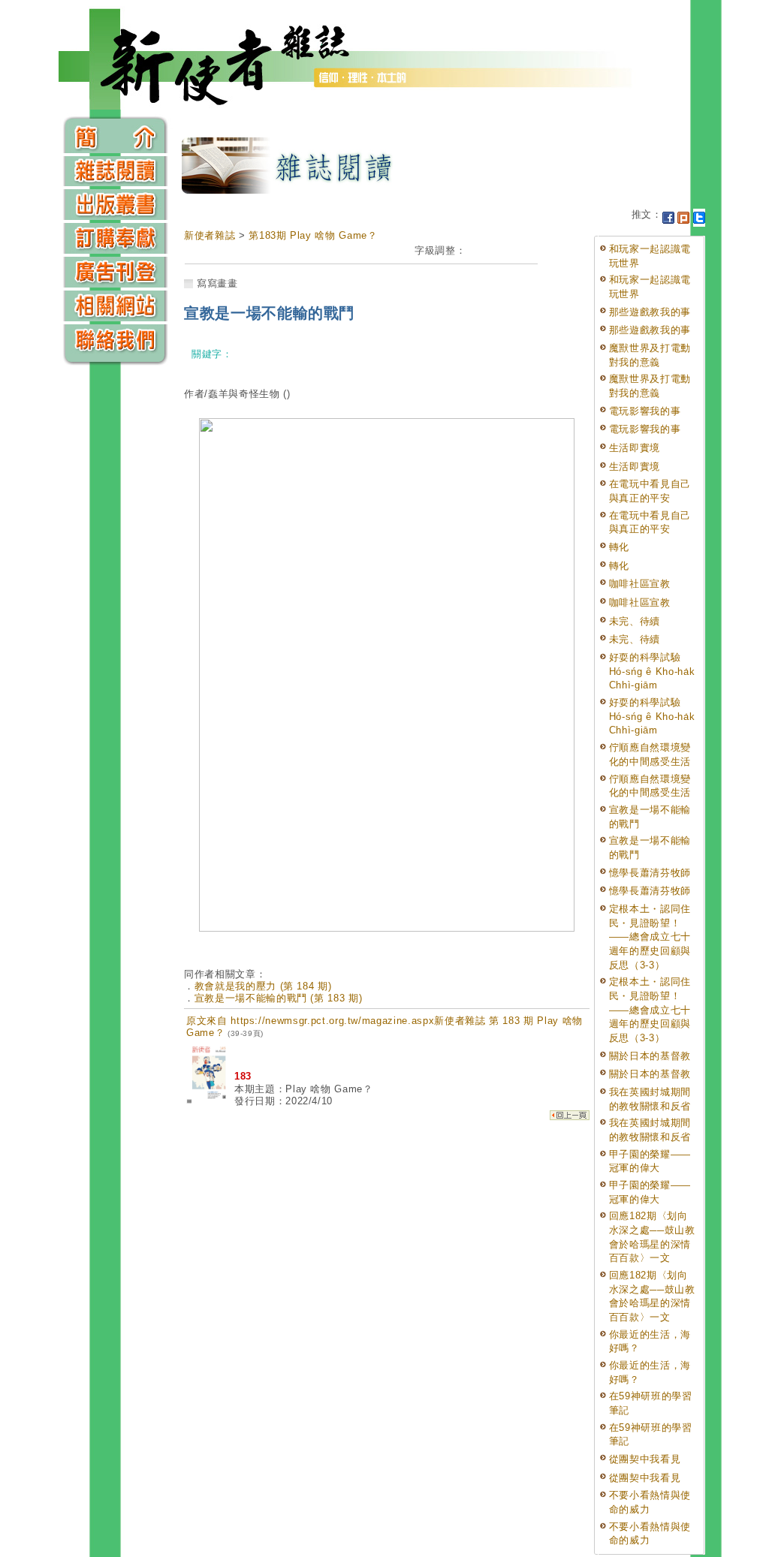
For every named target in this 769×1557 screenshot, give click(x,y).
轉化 (619, 547)
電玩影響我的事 (645, 411)
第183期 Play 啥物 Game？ (313, 235)
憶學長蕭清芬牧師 (650, 872)
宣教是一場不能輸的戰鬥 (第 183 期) (279, 998)
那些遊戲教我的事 (650, 312)
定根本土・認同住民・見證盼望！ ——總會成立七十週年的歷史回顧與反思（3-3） (650, 937)
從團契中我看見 (645, 1459)
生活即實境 (634, 447)
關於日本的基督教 (650, 1056)
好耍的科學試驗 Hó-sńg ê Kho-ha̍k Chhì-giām (652, 671)
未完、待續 (634, 621)
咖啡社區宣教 (640, 583)
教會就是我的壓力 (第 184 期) (263, 986)
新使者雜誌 (209, 235)
